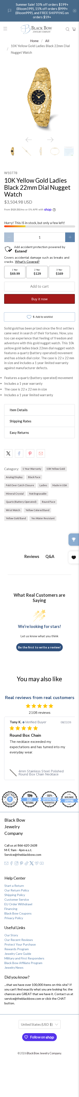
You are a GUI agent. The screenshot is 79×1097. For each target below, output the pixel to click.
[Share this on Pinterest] (30, 453)
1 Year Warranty (32, 468)
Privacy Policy (13, 918)
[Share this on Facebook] (19, 453)
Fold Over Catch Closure (20, 485)
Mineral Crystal (15, 493)
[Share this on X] (8, 453)
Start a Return (14, 885)
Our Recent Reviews (18, 940)
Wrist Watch (13, 510)
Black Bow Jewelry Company (44, 1053)
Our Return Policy (16, 890)
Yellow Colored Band (37, 510)
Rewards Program (16, 949)
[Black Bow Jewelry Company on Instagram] (16, 864)
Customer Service (16, 899)
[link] (40, 772)
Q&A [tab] (49, 556)
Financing (10, 909)
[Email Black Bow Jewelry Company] (6, 864)
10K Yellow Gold (56, 468)
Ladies (43, 485)
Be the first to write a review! (39, 647)
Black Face (34, 477)
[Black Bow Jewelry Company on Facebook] (11, 864)
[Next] (50, 139)
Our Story (11, 935)
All (47, 40)
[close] (74, 11)
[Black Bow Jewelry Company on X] (32, 864)
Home (34, 40)
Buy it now (39, 299)
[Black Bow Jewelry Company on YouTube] (42, 864)
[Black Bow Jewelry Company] (39, 29)
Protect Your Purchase (20, 944)
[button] (39, 410)
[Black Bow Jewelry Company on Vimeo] (37, 864)
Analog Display (14, 477)
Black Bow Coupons (18, 913)
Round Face (48, 501)
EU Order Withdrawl (18, 904)
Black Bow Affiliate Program (23, 963)
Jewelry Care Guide (17, 953)
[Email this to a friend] (41, 453)
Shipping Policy (14, 895)
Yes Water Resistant (43, 518)
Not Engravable (38, 493)
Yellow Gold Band (16, 518)
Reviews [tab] (31, 556)
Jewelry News (13, 967)
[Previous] (28, 139)
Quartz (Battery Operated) (21, 501)
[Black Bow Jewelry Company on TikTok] (27, 864)
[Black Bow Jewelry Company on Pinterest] (21, 864)
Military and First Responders (24, 958)
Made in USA (59, 485)
